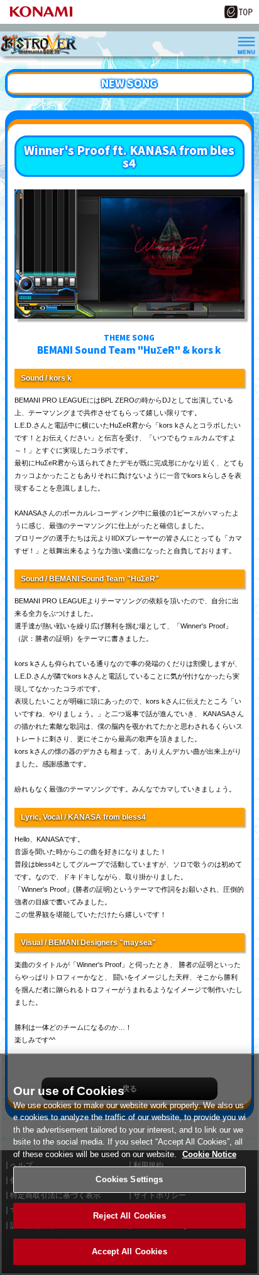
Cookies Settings (129, 1179)
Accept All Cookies (129, 1251)
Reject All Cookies (129, 1215)
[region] (129, 1164)
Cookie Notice (209, 1154)
